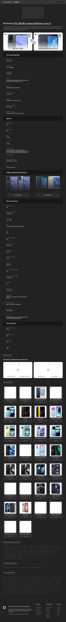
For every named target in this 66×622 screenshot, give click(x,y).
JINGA (19, 583)
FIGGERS (54, 579)
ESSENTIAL (39, 579)
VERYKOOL (5, 593)
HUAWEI (57, 581)
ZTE (47, 593)
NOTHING (46, 586)
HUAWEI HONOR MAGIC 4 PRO (23, 555)
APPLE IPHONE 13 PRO (48, 548)
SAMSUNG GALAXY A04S (8, 553)
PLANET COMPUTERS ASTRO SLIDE (41, 550)
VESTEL (10, 593)
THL (22, 590)
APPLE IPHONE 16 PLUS (31, 548)
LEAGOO (53, 583)
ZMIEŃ (29, 36)
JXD (22, 583)
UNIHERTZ (52, 590)
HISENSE (50, 581)
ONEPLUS (53, 586)
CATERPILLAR (5, 579)
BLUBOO (54, 576)
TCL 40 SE (19, 23)
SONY (59, 588)
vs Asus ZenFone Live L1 (38, 23)
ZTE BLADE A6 (27, 557)
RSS (57, 615)
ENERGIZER (34, 579)
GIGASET (21, 581)
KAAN (25, 583)
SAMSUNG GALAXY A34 (21, 548)
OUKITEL (9, 588)
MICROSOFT (12, 586)
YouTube (58, 611)
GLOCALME (26, 581)
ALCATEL (18, 576)
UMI (48, 590)
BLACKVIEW (46, 576)
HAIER (35, 581)
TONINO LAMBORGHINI (33, 590)
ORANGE (5, 588)
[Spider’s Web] (8, 2)
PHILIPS (13, 588)
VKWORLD (15, 593)
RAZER (36, 588)
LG (61, 583)
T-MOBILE (5, 590)
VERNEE (56, 590)
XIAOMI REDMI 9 (24, 550)
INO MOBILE (14, 583)
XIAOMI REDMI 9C (6, 546)
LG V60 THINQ (17, 550)
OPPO (58, 586)
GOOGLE (31, 581)
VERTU (60, 590)
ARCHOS (35, 576)
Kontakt (47, 612)
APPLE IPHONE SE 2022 (32, 546)
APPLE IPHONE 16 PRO (50, 555)
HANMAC (39, 581)
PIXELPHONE (18, 588)
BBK (42, 576)
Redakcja (48, 610)
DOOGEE (20, 579)
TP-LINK (39, 590)
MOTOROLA (18, 586)
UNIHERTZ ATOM (39, 548)
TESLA (19, 590)
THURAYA (25, 590)
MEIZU (8, 586)
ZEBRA (44, 593)
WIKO (24, 593)
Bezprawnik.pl (38, 614)
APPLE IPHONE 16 (59, 546)
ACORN (8, 576)
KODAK (33, 583)
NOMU (41, 586)
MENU (61, 2)
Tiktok (58, 613)
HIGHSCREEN (44, 581)
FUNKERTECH (59, 579)
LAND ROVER (48, 583)
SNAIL (52, 588)
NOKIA (38, 586)
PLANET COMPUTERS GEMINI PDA (9, 548)
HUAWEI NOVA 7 (14, 546)
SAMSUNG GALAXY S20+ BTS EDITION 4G (37, 555)
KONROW (38, 583)
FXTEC (4, 581)
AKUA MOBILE (13, 576)
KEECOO (29, 583)
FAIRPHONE (49, 579)
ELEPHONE (28, 579)
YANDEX (37, 593)
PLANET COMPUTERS (26, 588)
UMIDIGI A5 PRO (26, 553)
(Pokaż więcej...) (9, 154)
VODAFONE (20, 593)
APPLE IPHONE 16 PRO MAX (8, 550)
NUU (50, 586)
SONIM (55, 588)
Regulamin (48, 614)
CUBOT (15, 579)
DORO (24, 579)
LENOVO (57, 583)
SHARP (48, 588)
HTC (54, 581)
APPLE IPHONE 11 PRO (53, 550)
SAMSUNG (44, 588)
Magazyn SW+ (38, 607)
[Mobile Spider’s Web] (16, 2)
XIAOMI (33, 593)
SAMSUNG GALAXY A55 (22, 546)
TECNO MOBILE (13, 590)
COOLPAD (11, 579)
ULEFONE (44, 590)
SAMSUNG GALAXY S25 (35, 553)
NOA (34, 586)
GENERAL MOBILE (10, 581)
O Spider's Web (49, 607)
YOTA (41, 593)
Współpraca (48, 609)
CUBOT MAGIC (30, 550)
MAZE (4, 586)
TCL (8, 590)
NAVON (28, 586)
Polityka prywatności (48, 616)
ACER (4, 576)
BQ (57, 576)
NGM (31, 586)
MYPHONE (23, 586)
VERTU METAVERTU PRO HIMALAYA (9, 555)
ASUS (39, 576)
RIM (39, 588)
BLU (50, 576)
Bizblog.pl (38, 610)
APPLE (31, 576)
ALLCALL (23, 576)
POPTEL (32, 588)
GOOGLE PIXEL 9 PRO (19, 557)
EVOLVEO (44, 579)
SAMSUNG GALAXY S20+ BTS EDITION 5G (47, 553)
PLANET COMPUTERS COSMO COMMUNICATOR (46, 546)
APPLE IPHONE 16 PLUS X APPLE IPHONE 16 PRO (34, 567)
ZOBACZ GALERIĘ (18, 195)
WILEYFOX (28, 593)
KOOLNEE (42, 583)
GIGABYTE (17, 581)
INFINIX (9, 583)
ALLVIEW (27, 576)
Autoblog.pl (38, 609)
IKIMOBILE (5, 583)
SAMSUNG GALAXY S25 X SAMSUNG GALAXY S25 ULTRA (13, 567)
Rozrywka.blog (38, 612)
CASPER (61, 576)
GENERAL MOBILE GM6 (18, 553)
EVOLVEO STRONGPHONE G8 (8, 557)
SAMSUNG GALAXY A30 (57, 548)
